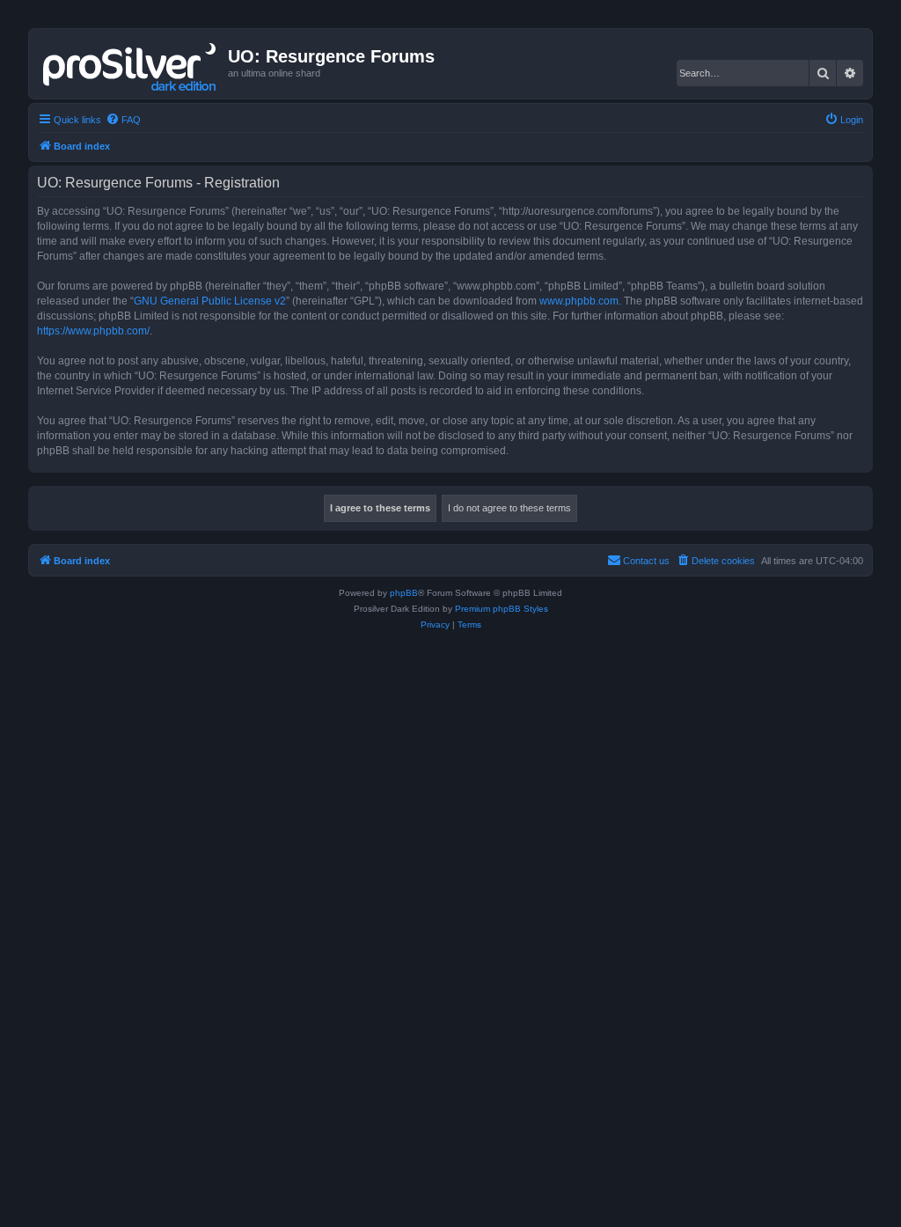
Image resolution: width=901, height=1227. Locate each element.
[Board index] (130, 63)
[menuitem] (123, 119)
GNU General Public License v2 (210, 301)
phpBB (404, 593)
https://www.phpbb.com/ (93, 331)
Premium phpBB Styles (501, 609)
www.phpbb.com (579, 301)
